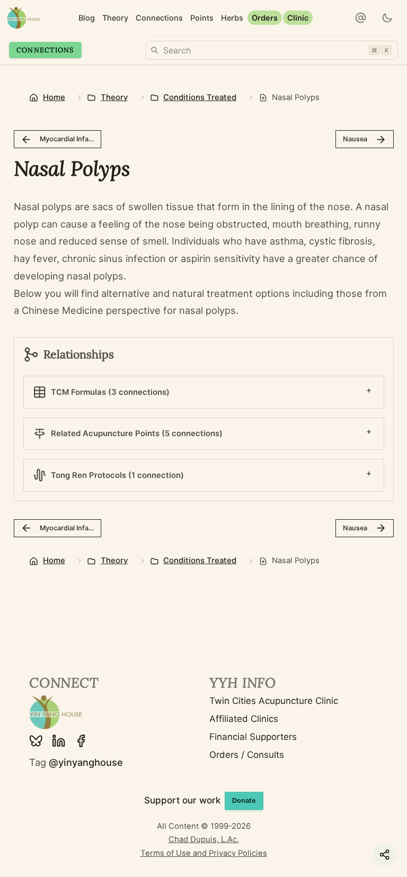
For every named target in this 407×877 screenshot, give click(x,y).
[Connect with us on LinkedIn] (59, 741)
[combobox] (272, 50)
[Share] (384, 854)
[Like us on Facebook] (81, 741)
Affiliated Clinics (243, 718)
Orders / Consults (246, 754)
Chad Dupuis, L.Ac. (204, 839)
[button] (361, 18)
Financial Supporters (253, 736)
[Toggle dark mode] (388, 18)
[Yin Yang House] (23, 17)
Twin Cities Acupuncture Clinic (273, 700)
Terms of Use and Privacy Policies (203, 853)
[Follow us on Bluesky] (36, 741)
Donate (244, 800)
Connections (45, 50)
